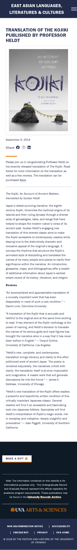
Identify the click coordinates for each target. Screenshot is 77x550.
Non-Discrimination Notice (25, 526)
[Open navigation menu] (73, 9)
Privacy (42, 532)
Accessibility (61, 526)
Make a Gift (15, 458)
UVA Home (62, 532)
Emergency (20, 532)
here (23, 180)
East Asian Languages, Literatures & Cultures (36, 9)
